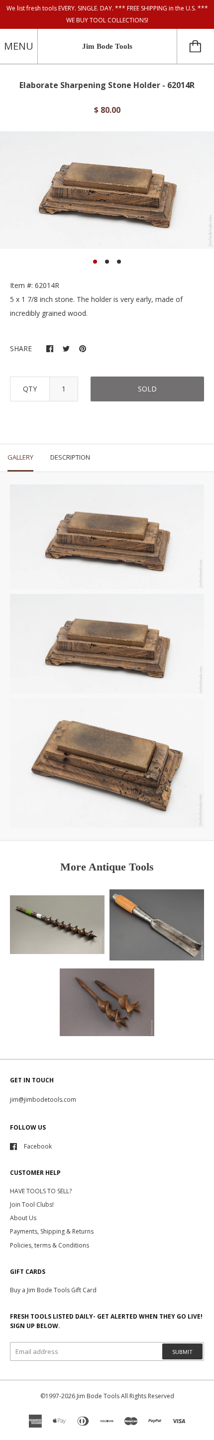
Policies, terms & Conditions (49, 1245)
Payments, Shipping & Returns (52, 1231)
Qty (30, 388)
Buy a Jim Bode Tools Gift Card (53, 1290)
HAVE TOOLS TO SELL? (41, 1191)
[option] (107, 189)
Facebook (38, 1146)
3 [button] (119, 262)
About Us (23, 1218)
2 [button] (107, 262)
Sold (147, 388)
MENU (18, 46)
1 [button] (95, 262)
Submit (182, 1351)
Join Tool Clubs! (32, 1204)
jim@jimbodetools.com (43, 1099)
